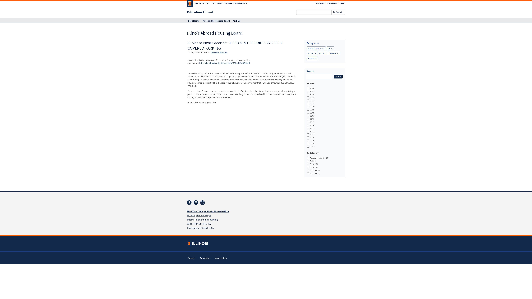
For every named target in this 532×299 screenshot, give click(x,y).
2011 (312, 134)
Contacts (319, 3)
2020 (312, 106)
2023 (312, 97)
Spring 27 (323, 53)
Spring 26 (312, 53)
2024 (312, 94)
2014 (312, 125)
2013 (312, 128)
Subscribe (332, 3)
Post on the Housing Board (216, 20)
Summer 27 (312, 58)
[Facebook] (189, 203)
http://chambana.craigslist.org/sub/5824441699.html (224, 63)
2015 (312, 122)
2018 (312, 113)
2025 (312, 91)
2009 (312, 140)
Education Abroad (200, 12)
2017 (312, 116)
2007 (312, 146)
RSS (342, 3)
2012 (312, 131)
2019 (312, 110)
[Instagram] (196, 203)
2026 (312, 88)
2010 (312, 137)
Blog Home (193, 20)
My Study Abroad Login (199, 215)
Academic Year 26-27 (316, 48)
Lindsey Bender (219, 52)
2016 (312, 119)
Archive (236, 20)
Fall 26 (330, 48)
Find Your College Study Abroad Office (208, 211)
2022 (312, 100)
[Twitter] (203, 203)
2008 (312, 143)
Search (339, 12)
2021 (312, 103)
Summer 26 (334, 53)
